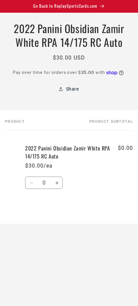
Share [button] (72, 89)
